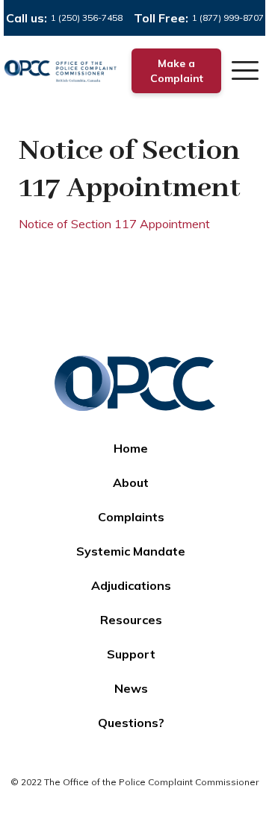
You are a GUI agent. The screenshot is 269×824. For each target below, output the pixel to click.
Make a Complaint (176, 71)
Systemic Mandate (130, 551)
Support (131, 654)
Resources (131, 619)
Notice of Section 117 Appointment (114, 223)
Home (131, 448)
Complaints (131, 516)
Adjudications (131, 585)
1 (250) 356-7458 (87, 17)
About (131, 482)
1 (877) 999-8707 (228, 17)
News (131, 688)
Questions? (131, 722)
